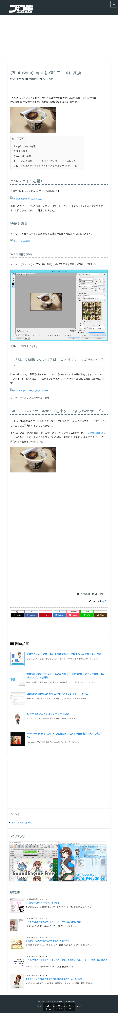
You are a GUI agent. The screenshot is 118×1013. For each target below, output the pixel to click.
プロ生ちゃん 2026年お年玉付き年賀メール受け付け (47, 940)
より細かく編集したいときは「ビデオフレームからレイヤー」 (47, 161)
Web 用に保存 (22, 156)
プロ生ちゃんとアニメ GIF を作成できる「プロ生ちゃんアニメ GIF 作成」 (64, 653)
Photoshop (33, 78)
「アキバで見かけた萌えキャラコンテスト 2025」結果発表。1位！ (54, 921)
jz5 (104, 601)
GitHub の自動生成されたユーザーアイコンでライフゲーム (57, 693)
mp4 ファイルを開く (26, 146)
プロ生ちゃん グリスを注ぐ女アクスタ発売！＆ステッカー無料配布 (54, 979)
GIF (44, 78)
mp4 (51, 78)
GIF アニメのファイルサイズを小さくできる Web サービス (45, 166)
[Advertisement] (59, 36)
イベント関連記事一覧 (22, 822)
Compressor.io (96, 432)
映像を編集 (21, 151)
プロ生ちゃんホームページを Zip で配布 (42, 902)
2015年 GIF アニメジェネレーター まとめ (48, 713)
